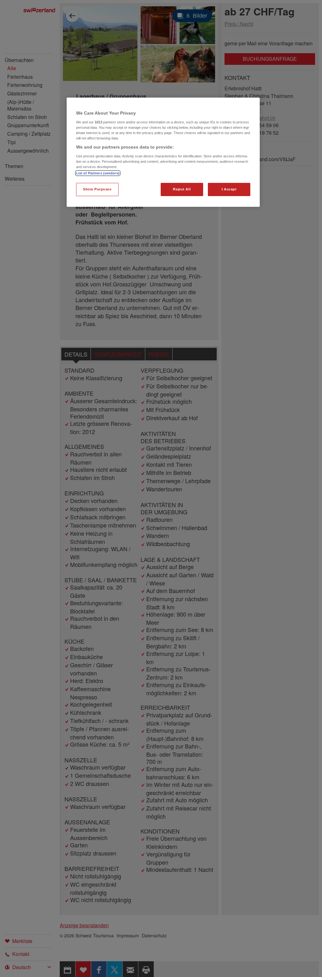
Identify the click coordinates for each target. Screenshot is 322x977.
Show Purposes (97, 189)
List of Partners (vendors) (97, 173)
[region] (163, 152)
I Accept (229, 189)
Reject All (182, 189)
